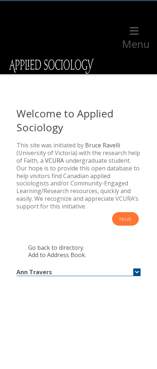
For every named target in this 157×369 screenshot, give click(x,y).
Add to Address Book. (57, 255)
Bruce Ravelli (102, 145)
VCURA (54, 161)
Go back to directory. (56, 248)
